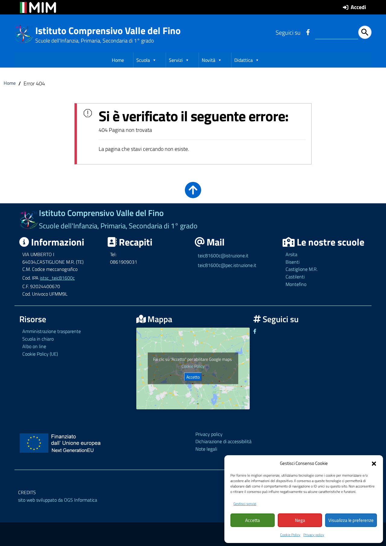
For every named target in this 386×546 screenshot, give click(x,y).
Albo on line (34, 346)
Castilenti (295, 276)
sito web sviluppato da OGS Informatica (57, 499)
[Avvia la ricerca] (365, 32)
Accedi (358, 7)
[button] (374, 463)
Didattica (243, 60)
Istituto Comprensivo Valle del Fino (108, 30)
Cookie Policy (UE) (40, 353)
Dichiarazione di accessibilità (223, 441)
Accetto (193, 377)
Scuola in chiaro (38, 338)
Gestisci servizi (244, 503)
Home (118, 60)
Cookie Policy (290, 535)
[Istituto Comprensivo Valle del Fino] (24, 33)
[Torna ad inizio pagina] (193, 194)
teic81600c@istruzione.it (223, 255)
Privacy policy (313, 535)
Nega (300, 520)
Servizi (176, 60)
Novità (208, 60)
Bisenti (292, 261)
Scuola (143, 60)
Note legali (206, 448)
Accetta (252, 520)
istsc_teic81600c (57, 277)
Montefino (296, 284)
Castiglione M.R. (302, 269)
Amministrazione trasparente (51, 331)
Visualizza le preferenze (351, 520)
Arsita (291, 254)
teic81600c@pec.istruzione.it (227, 265)
